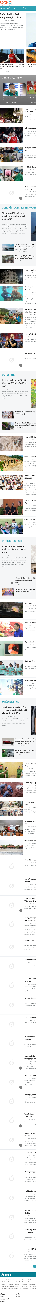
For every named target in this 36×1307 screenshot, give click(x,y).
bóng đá (24, 1279)
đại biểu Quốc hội (13, 1288)
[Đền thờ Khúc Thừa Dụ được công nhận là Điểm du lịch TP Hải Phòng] (11, 847)
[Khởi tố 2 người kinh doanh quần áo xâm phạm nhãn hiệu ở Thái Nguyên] (11, 507)
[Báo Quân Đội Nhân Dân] (26, 314)
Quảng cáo (2, 1301)
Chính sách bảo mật (4, 1299)
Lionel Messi (28, 1286)
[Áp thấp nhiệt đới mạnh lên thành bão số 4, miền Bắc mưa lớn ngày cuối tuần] (11, 886)
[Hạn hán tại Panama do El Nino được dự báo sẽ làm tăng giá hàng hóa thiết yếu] (8, 247)
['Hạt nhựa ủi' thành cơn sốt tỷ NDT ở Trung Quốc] (8, 414)
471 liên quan (11, 20)
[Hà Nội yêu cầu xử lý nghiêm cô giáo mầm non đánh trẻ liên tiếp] (11, 687)
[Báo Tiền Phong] (26, 114)
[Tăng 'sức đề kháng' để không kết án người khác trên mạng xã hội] (11, 629)
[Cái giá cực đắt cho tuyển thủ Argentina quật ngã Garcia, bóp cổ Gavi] (11, 526)
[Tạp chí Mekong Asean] (25, 826)
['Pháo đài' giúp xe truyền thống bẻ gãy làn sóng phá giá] (8, 753)
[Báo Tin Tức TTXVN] (3, 222)
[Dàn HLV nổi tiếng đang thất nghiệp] (11, 340)
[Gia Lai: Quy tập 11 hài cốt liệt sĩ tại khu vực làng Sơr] (11, 789)
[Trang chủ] (6, 3)
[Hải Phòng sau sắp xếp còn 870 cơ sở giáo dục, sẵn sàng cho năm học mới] (11, 828)
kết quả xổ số (16, 1282)
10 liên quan (24, 251)
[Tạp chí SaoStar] (2, 20)
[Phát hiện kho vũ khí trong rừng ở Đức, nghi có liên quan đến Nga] (11, 966)
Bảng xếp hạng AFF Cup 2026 (16, 1286)
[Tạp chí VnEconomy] (16, 755)
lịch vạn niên (4, 1288)
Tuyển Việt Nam (30, 1282)
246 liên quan (13, 102)
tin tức (18, 1279)
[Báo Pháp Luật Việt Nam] (26, 481)
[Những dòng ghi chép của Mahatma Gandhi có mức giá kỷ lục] (11, 1178)
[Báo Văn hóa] (26, 440)
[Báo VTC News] (2, 71)
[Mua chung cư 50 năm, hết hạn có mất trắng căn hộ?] (11, 947)
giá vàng (9, 1282)
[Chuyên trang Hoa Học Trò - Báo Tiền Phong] (25, 1138)
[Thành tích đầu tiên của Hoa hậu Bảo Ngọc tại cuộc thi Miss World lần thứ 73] (11, 1140)
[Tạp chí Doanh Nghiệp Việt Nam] (4, 716)
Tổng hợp (18, 1296)
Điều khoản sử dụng (4, 1298)
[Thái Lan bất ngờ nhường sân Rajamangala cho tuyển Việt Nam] (11, 667)
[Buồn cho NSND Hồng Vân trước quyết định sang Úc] (11, 1024)
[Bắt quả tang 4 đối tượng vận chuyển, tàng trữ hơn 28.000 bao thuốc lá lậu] (11, 808)
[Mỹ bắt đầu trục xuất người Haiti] (11, 1197)
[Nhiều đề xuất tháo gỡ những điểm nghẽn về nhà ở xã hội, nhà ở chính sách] (11, 482)
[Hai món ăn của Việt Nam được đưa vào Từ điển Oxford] (8, 592)
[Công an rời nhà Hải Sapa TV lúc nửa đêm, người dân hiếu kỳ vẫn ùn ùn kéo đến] (11, 115)
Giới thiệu (2, 1296)
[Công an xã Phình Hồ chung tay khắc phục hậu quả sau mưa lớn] (11, 463)
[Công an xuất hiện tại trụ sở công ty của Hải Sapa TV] (11, 276)
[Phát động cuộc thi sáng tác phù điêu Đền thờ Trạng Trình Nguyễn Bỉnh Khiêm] (11, 1236)
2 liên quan (11, 222)
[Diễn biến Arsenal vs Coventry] (11, 135)
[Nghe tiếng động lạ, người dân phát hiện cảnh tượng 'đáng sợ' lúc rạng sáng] (11, 193)
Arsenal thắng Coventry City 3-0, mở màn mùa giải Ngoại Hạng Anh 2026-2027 (12, 67)
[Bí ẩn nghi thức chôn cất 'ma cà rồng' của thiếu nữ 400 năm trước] (11, 443)
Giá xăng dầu (32, 1284)
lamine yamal (4, 1286)
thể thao (11, 1284)
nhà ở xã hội (4, 1284)
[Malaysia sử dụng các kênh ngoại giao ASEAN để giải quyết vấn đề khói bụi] (11, 1217)
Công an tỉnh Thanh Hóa (21, 1284)
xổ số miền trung (24, 1288)
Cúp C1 (23, 1282)
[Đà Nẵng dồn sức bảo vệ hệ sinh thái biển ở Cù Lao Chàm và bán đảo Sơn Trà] (11, 293)
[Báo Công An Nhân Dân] (27, 292)
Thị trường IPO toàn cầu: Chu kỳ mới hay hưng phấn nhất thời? (14, 216)
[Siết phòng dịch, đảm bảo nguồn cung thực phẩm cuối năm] (8, 259)
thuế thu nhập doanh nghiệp (8, 1279)
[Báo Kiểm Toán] (26, 923)
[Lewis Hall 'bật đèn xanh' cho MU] (11, 360)
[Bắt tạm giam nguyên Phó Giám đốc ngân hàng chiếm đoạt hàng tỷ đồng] (11, 770)
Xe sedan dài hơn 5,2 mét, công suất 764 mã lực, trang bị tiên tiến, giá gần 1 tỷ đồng (25, 741)
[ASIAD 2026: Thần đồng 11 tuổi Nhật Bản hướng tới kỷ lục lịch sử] (11, 1159)
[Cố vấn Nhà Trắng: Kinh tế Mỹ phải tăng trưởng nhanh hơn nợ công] (11, 1255)
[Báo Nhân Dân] (28, 102)
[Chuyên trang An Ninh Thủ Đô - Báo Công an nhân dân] (16, 585)
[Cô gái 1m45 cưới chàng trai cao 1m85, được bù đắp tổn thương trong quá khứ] (8, 426)
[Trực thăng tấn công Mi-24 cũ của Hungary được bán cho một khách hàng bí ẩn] (11, 1120)
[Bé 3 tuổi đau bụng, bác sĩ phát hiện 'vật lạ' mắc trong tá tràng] (11, 173)
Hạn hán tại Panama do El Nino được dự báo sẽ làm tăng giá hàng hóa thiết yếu (25, 247)
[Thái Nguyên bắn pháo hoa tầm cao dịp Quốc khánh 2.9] (11, 1101)
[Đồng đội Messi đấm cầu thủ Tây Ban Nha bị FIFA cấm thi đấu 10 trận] (11, 866)
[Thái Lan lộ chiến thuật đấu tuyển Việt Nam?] (14, 89)
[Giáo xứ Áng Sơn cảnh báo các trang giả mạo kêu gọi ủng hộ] (11, 1004)
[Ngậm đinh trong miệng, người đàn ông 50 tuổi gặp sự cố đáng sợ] (11, 648)
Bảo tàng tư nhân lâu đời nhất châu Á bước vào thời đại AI (14, 549)
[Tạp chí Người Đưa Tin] (28, 69)
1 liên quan (12, 389)
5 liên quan (12, 716)
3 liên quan (33, 608)
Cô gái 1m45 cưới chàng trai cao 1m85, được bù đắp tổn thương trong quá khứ (25, 425)
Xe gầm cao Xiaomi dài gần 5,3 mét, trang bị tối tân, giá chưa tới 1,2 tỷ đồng (14, 710)
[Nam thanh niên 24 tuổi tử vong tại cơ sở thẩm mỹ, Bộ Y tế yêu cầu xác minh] (11, 1043)
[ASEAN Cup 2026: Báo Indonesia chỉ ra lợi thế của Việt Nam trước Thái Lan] (11, 985)
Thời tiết (3, 1282)
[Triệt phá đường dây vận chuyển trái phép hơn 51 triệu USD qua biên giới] (11, 154)
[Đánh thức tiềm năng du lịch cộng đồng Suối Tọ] (11, 1082)
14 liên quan (25, 745)
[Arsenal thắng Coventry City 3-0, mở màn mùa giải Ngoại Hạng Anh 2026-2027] (12, 56)
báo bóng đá (31, 1279)
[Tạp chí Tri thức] (4, 102)
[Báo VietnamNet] (26, 273)
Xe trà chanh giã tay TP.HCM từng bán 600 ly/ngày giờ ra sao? (14, 383)
